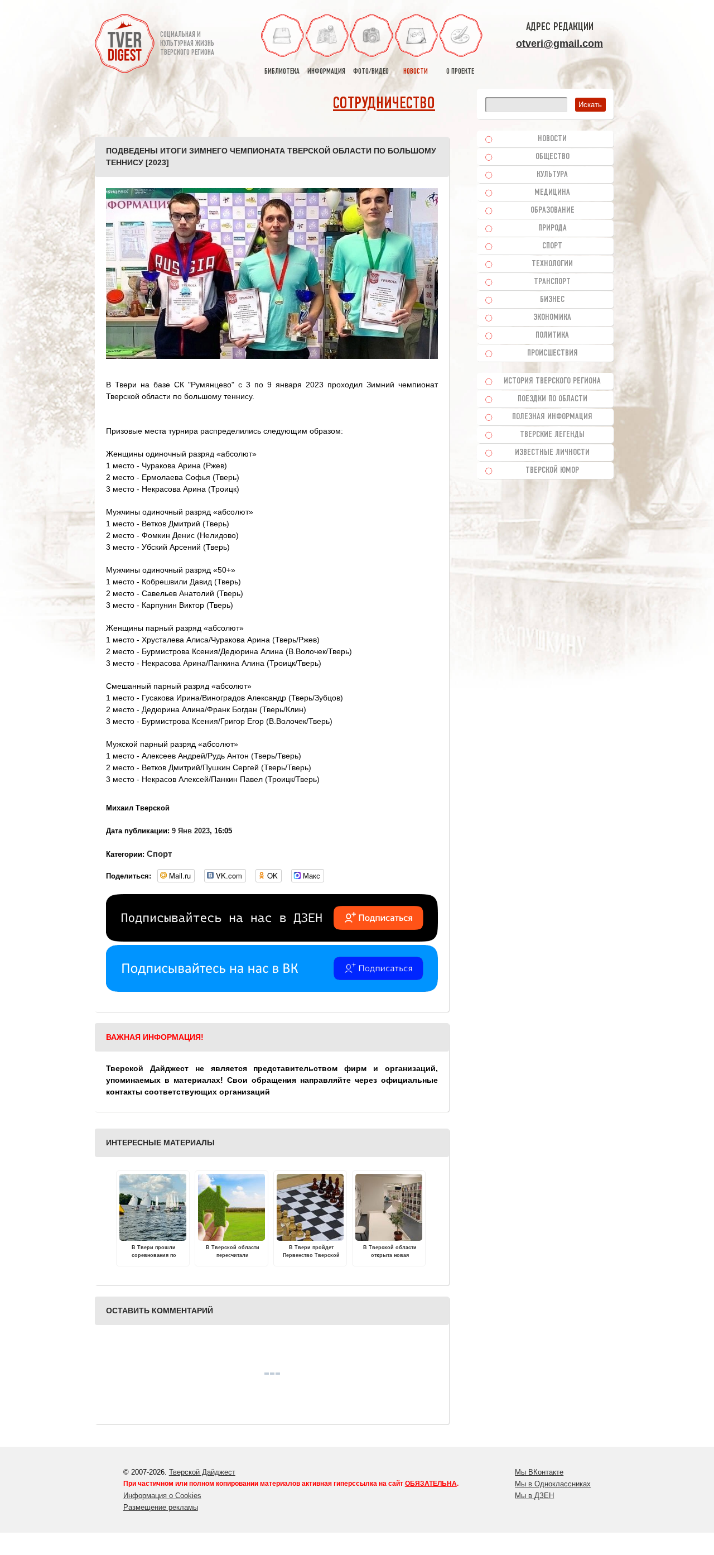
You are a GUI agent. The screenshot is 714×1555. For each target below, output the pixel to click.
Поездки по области (552, 399)
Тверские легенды (552, 435)
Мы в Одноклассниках (553, 1484)
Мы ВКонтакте (539, 1472)
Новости (552, 139)
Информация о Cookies (162, 1495)
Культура (552, 175)
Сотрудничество (384, 104)
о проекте (460, 71)
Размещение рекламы (160, 1507)
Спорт (159, 853)
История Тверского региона (552, 381)
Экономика (552, 317)
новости (415, 71)
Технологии (552, 264)
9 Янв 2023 (191, 831)
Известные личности (552, 453)
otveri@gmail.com (559, 43)
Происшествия (552, 353)
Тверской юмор (552, 470)
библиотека (282, 71)
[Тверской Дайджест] (125, 45)
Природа (552, 228)
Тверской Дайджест (202, 1472)
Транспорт (552, 282)
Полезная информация (552, 417)
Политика (552, 335)
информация (326, 71)
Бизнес (552, 300)
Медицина (552, 192)
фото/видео (371, 71)
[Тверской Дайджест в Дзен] (272, 938)
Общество (553, 157)
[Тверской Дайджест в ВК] (272, 989)
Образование (552, 210)
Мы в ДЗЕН (534, 1495)
